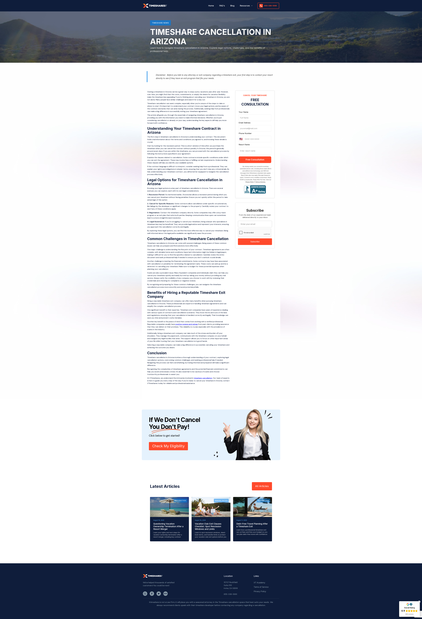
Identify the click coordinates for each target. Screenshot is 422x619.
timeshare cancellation (203, 378)
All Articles (262, 486)
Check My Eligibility (168, 446)
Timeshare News (160, 23)
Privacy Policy (250, 182)
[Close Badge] (419, 602)
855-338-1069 (230, 594)
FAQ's (222, 6)
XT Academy (259, 582)
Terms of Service (261, 587)
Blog (232, 6)
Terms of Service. (260, 182)
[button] (246, 5)
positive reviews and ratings (186, 324)
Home (211, 6)
